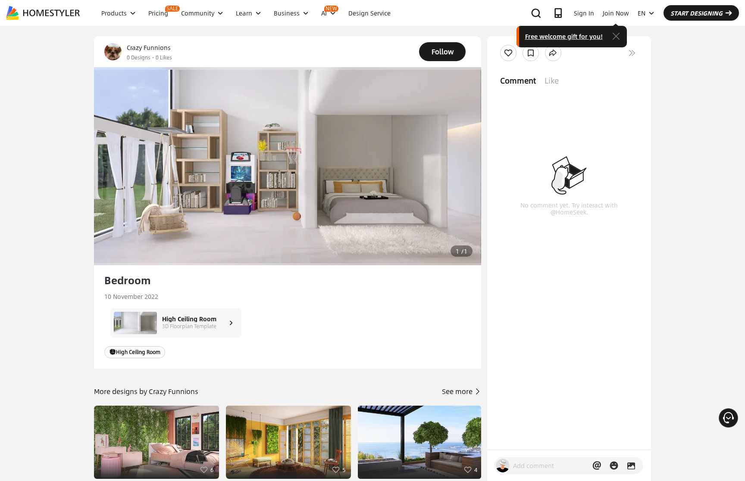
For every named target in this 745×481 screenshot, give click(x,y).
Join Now (616, 13)
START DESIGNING (696, 13)
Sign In (584, 13)
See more (458, 391)
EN (641, 13)
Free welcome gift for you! (564, 36)
